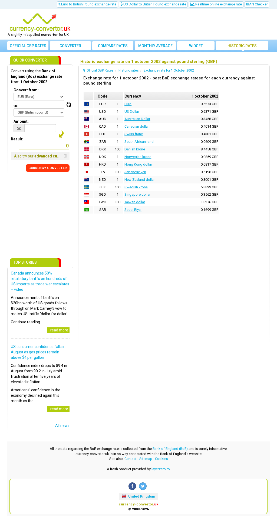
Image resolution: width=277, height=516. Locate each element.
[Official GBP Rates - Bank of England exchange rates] (40, 22)
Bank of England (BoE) (170, 449)
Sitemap (145, 459)
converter (70, 46)
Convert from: (26, 90)
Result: (17, 139)
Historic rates (242, 46)
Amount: (21, 121)
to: (16, 106)
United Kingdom (141, 496)
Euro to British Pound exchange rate (88, 4)
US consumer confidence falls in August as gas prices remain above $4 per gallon (38, 352)
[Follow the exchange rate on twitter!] (143, 486)
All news (62, 425)
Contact (130, 459)
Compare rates (113, 46)
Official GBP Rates (28, 46)
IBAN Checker (257, 4)
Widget (196, 46)
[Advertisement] (171, 24)
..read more (58, 330)
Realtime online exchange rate (218, 4)
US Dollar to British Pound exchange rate (154, 4)
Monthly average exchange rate (155, 47)
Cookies (161, 459)
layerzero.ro (160, 469)
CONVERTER (47, 168)
